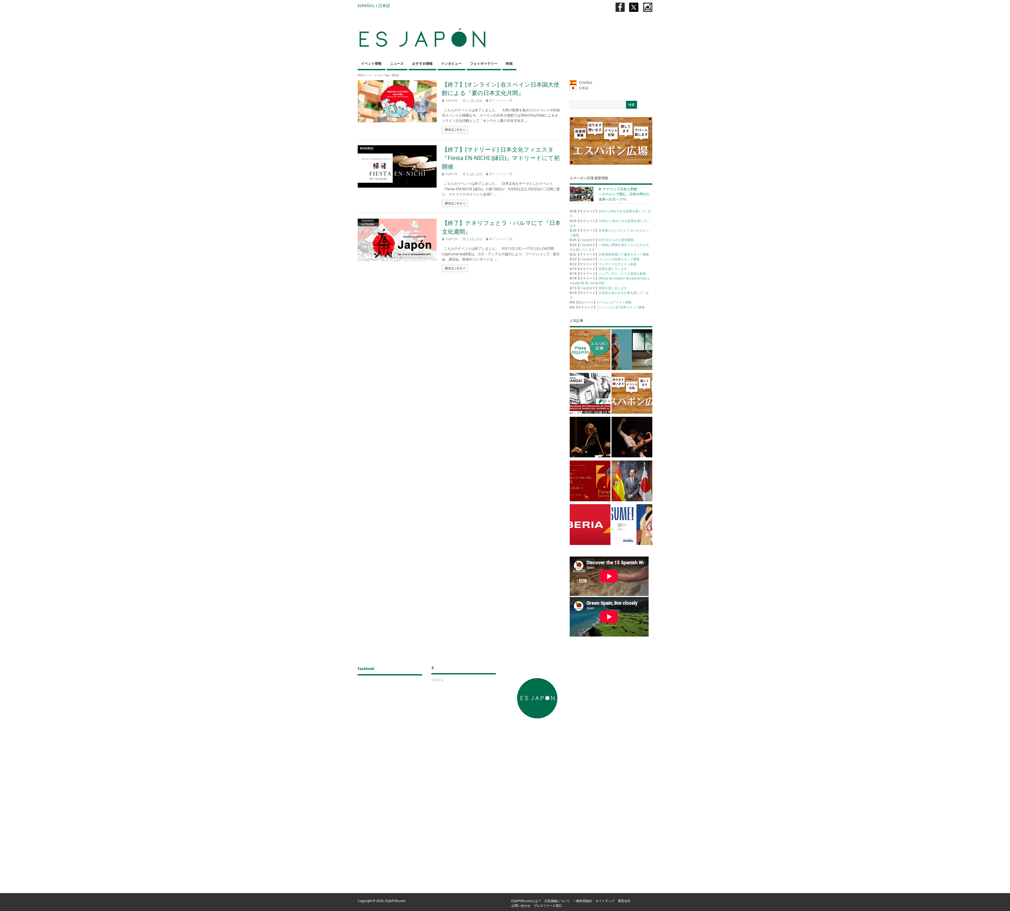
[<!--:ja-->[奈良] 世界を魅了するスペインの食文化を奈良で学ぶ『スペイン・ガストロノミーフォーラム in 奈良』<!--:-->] (590, 481)
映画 (509, 64)
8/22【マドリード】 (609, 254)
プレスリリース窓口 (548, 905)
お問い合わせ (520, 905)
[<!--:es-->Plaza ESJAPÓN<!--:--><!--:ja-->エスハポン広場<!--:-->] (590, 350)
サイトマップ (604, 901)
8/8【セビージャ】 (601, 302)
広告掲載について (557, 901)
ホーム (378, 75)
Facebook (366, 668)
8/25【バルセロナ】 (602, 240)
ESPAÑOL (366, 5)
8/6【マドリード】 (607, 307)
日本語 (384, 5)
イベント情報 (371, 64)
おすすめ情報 (422, 64)
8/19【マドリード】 (598, 269)
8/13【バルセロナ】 (598, 288)
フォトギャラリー (483, 64)
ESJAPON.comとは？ (526, 901)
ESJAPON (451, 100)
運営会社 (624, 901)
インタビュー (451, 64)
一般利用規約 (582, 901)
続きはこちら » (455, 129)
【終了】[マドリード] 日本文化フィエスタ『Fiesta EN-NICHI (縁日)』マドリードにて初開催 (501, 158)
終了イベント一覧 (501, 100)
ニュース (397, 64)
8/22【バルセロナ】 (605, 259)
